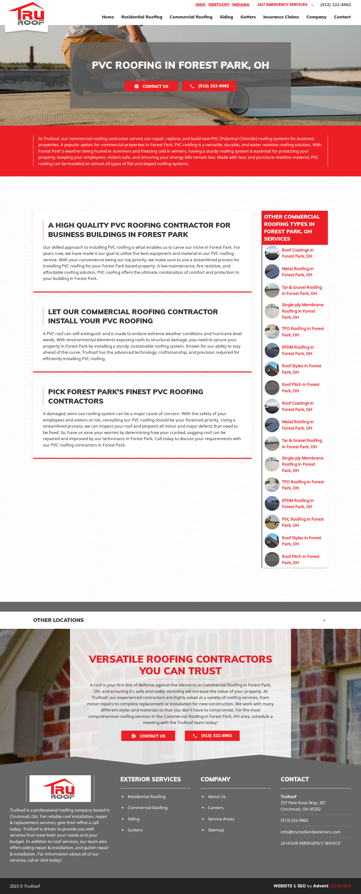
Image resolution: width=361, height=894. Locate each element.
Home (108, 16)
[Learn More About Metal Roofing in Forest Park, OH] (295, 271)
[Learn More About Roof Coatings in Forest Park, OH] (295, 253)
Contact (342, 16)
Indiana (241, 4)
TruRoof (288, 796)
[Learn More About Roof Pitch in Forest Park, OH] (295, 388)
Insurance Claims (281, 16)
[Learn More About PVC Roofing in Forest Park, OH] (295, 522)
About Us (217, 796)
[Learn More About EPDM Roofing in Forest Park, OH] (295, 350)
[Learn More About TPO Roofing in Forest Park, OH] (295, 332)
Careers (215, 807)
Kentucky (218, 4)
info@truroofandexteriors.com (311, 832)
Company (316, 16)
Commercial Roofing (191, 16)
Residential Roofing (141, 16)
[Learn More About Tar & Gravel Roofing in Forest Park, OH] (295, 290)
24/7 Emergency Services (282, 4)
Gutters (248, 16)
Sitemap (216, 830)
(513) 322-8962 (335, 4)
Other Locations (58, 620)
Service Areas (221, 819)
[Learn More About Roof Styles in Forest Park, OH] (295, 369)
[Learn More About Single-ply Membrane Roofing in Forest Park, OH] (295, 311)
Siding (226, 16)
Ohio (200, 4)
